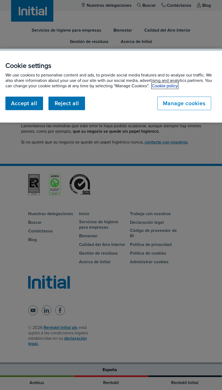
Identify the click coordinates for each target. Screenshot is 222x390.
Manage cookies (184, 103)
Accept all (24, 103)
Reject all (67, 103)
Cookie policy (165, 86)
